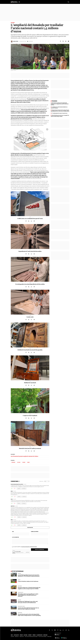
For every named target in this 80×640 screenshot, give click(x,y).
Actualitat (16, 635)
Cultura (13, 22)
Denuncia (24, 488)
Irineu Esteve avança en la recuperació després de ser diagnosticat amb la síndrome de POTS (59, 103)
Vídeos (34, 635)
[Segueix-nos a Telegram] (66, 630)
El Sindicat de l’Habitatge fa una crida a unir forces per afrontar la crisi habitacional (28, 602)
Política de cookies (42, 636)
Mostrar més (30, 527)
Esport (19, 579)
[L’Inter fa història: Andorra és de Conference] (14, 581)
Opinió (21, 635)
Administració (20, 592)
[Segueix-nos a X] (52, 630)
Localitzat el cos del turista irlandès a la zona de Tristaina (59, 107)
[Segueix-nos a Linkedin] (60, 630)
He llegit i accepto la (25, 546)
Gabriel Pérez (15, 41)
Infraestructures (21, 606)
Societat (19, 573)
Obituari (45, 635)
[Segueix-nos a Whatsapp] (63, 630)
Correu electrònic (34, 531)
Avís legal (49, 636)
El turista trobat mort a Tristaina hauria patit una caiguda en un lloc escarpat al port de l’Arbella (29, 588)
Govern (23, 462)
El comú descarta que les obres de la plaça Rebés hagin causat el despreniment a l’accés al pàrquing (29, 615)
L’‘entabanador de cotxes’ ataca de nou (59, 113)
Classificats (39, 635)
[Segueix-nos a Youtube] (55, 630)
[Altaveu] (14, 2)
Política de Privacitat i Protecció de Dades (29, 546)
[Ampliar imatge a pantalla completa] (67, 46)
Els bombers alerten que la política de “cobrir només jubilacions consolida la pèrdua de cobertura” (28, 595)
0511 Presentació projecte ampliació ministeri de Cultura (24, 456)
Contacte (17, 636)
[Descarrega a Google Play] (64, 638)
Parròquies (20, 612)
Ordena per (41, 481)
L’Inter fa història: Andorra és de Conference (28, 581)
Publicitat (22, 636)
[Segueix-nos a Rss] (68, 630)
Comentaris (30, 41)
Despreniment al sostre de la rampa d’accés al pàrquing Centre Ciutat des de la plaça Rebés (60, 111)
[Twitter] (63, 41)
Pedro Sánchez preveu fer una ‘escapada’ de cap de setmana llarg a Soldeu (60, 116)
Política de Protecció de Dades (31, 636)
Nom (13, 531)
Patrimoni (13, 462)
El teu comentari (15, 537)
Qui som (12, 636)
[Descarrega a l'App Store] (57, 638)
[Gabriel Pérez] (12, 41)
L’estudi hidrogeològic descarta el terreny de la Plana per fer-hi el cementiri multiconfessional (28, 575)
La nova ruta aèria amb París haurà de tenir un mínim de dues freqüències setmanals (28, 608)
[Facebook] (60, 41)
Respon (19, 488)
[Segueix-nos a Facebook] (49, 630)
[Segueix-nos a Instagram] (57, 630)
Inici (12, 635)
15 (12, 496)
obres (28, 462)
